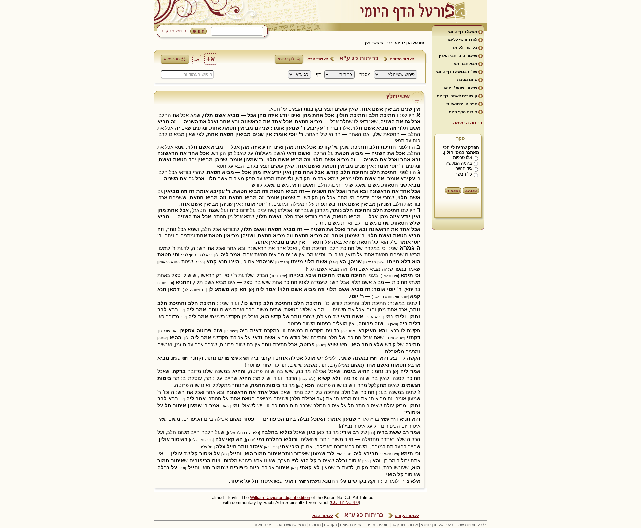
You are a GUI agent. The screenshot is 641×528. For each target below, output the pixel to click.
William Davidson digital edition (280, 497)
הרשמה (461, 122)
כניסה (476, 122)
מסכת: (364, 74)
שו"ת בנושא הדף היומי (456, 71)
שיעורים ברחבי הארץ (458, 55)
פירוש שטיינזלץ (377, 42)
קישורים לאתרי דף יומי (456, 96)
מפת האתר (263, 524)
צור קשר (398, 524)
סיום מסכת (467, 79)
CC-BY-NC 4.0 (345, 502)
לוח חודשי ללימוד (461, 39)
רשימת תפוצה (351, 524)
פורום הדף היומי (462, 112)
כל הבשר (463, 174)
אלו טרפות (462, 157)
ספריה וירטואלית (461, 104)
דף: (317, 74)
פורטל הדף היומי (408, 42)
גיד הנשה (463, 168)
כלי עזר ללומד (464, 47)
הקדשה (330, 524)
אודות (413, 524)
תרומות (315, 524)
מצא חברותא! (464, 63)
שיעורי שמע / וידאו (460, 87)
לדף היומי (286, 59)
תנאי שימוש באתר (290, 524)
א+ (210, 59)
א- (196, 59)
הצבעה (471, 190)
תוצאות (453, 190)
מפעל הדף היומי (462, 31)
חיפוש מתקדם (173, 30)
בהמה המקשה (459, 163)
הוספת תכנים (377, 524)
